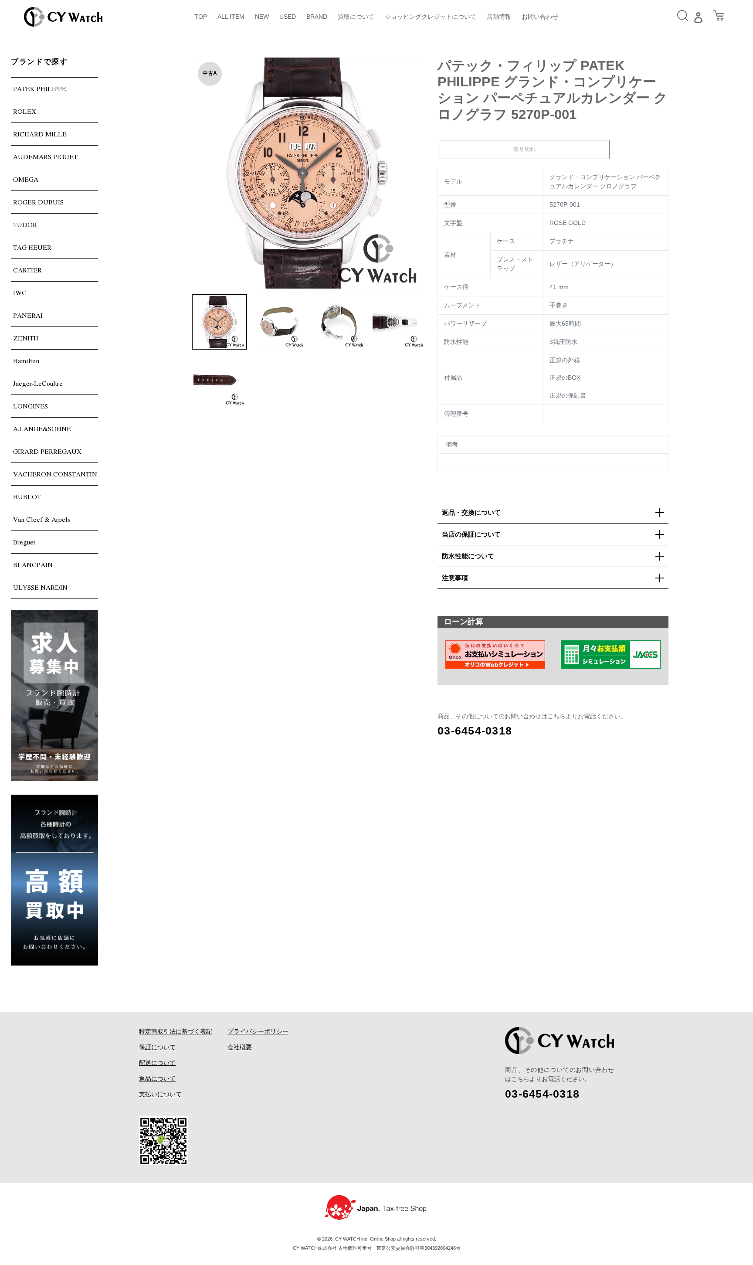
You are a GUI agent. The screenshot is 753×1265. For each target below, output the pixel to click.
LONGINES (30, 406)
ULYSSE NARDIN (40, 587)
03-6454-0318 (475, 730)
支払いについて (160, 1094)
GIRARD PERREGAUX (47, 451)
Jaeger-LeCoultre (38, 383)
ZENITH (25, 338)
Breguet (24, 542)
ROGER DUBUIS (38, 202)
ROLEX (24, 111)
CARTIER (27, 270)
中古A (210, 73)
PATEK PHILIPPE (39, 88)
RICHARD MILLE (40, 134)
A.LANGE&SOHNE (42, 428)
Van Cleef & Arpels (41, 519)
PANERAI (28, 315)
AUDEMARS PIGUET (45, 156)
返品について (157, 1078)
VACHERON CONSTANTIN (55, 474)
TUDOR (25, 224)
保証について (157, 1047)
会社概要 (239, 1047)
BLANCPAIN (33, 564)
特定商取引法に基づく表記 (175, 1031)
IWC (20, 292)
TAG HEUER (32, 247)
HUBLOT (27, 496)
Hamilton (26, 360)
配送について (157, 1062)
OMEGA (25, 179)
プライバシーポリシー (257, 1031)
